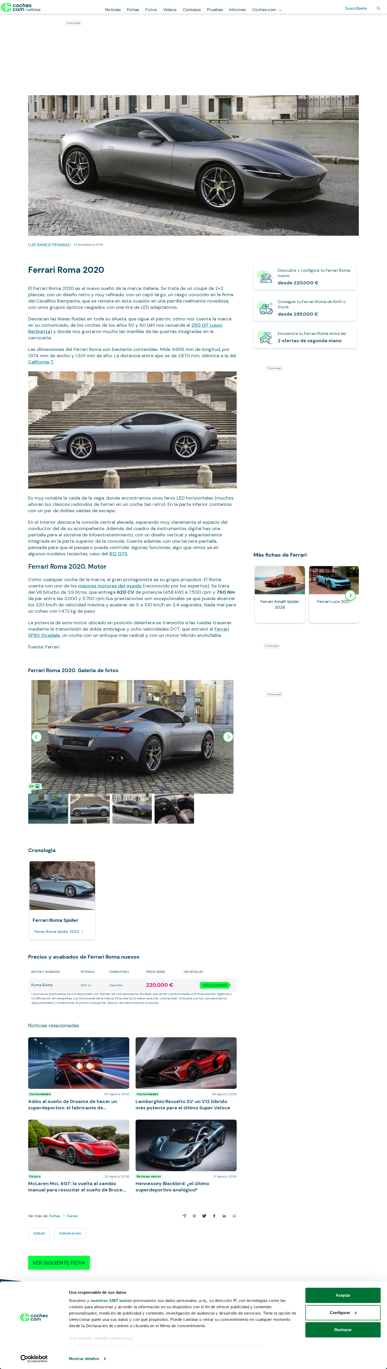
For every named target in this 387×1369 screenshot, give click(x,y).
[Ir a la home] (21, 7)
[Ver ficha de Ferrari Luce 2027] (334, 594)
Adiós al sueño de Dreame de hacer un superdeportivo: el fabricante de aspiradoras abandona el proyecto (71, 1045)
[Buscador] (378, 8)
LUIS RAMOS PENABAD (49, 245)
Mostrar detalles (84, 1358)
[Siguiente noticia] (350, 595)
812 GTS (118, 554)
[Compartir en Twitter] (203, 1215)
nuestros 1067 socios (111, 1300)
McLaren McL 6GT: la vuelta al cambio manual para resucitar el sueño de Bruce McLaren (76, 1125)
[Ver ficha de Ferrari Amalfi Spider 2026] (280, 594)
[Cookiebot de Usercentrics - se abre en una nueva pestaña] (34, 1359)
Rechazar (343, 1329)
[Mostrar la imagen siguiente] (228, 737)
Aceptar (343, 1295)
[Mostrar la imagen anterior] (36, 737)
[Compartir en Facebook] (213, 1215)
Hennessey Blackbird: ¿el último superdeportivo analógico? (181, 1125)
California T (40, 362)
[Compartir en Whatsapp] (233, 1215)
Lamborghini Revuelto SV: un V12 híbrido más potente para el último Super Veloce (178, 1042)
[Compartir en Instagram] (193, 1215)
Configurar (340, 1312)
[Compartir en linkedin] (223, 1215)
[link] (305, 277)
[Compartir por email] (183, 1215)
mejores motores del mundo (110, 586)
